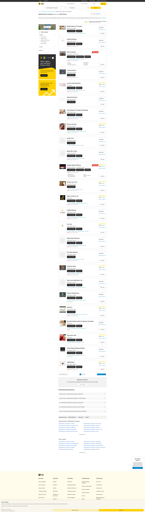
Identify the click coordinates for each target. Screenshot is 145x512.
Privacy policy (99, 484)
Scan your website (85, 489)
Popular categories (70, 3)
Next (101, 374)
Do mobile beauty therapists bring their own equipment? (71, 402)
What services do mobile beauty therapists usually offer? (71, 394)
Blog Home (69, 481)
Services (41, 478)
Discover (55, 478)
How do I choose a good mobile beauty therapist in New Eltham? (73, 411)
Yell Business (46, 0)
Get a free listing (92, 0)
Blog (94, 3)
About (83, 499)
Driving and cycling (71, 491)
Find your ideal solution (87, 486)
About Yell (98, 481)
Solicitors (55, 499)
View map (47, 27)
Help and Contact (42, 494)
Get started (44, 75)
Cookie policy (99, 488)
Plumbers (55, 484)
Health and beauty (71, 494)
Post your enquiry (84, 3)
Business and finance (71, 488)
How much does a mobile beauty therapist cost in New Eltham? (72, 398)
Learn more (44, 89)
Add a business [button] (82, 384)
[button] (65, 8)
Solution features (85, 492)
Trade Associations (43, 491)
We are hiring (41, 497)
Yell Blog (70, 478)
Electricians (55, 491)
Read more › (103, 18)
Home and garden (71, 497)
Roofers (54, 488)
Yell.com (40, 0)
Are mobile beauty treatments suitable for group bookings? (72, 407)
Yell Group (99, 478)
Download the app (84, 0)
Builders (54, 481)
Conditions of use (100, 491)
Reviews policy (99, 494)
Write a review (102, 29)
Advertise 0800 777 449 (101, 0)
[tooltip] (88, 7)
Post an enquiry (42, 484)
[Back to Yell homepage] (41, 4)
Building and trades (71, 484)
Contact (83, 495)
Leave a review (42, 488)
